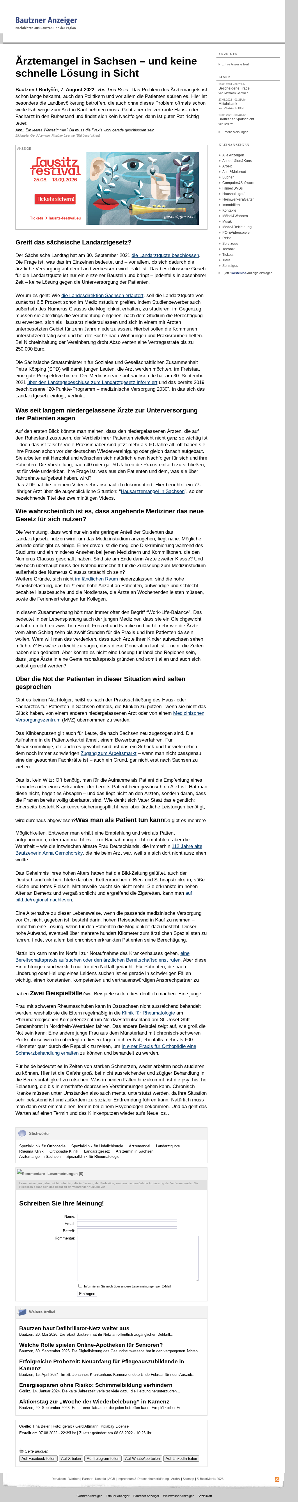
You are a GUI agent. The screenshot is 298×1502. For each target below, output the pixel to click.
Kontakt (100, 1478)
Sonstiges (230, 265)
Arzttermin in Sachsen (134, 1151)
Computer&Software (238, 182)
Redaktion (59, 1478)
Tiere (226, 260)
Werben (73, 1478)
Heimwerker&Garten (238, 199)
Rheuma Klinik (31, 1151)
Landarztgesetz (97, 1151)
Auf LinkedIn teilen (181, 1458)
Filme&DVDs (232, 188)
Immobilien (231, 204)
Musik (227, 221)
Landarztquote (168, 1146)
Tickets (227, 254)
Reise (227, 238)
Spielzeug (230, 243)
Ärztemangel (139, 1146)
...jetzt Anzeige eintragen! (247, 273)
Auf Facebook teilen (38, 1458)
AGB (111, 1478)
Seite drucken (36, 1451)
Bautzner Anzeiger (46, 20)
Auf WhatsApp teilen (142, 1458)
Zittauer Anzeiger (118, 1496)
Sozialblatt (205, 1496)
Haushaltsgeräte (235, 193)
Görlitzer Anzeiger (89, 1496)
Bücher (228, 177)
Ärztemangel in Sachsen (40, 1156)
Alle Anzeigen (233, 155)
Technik (228, 249)
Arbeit (227, 166)
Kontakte (229, 210)
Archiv (175, 1478)
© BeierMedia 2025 (210, 1478)
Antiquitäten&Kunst (237, 160)
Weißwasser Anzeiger (178, 1496)
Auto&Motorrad (234, 171)
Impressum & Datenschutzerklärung (143, 1478)
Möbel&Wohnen (235, 216)
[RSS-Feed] (277, 1480)
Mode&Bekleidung (237, 227)
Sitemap (188, 1478)
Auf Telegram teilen (103, 1458)
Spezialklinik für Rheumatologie (92, 1156)
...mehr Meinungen (235, 132)
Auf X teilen (71, 1458)
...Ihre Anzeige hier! (235, 64)
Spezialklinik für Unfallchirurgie (97, 1146)
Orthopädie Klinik (63, 1151)
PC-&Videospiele (236, 232)
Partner (87, 1478)
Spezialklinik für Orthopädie (42, 1146)
